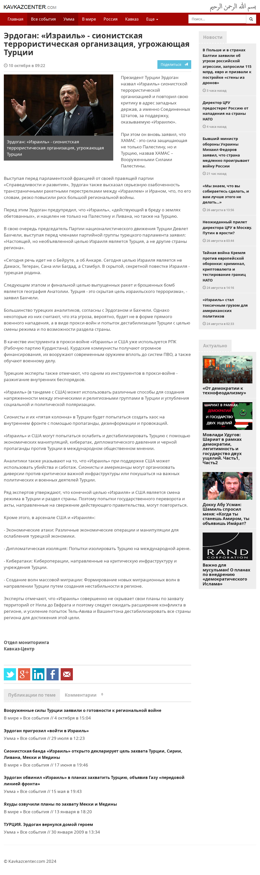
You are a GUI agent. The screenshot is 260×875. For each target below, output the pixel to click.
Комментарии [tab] (84, 695)
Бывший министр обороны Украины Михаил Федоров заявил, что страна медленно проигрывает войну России (226, 156)
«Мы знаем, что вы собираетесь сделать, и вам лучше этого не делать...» (226, 197)
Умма (68, 19)
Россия (111, 19)
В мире (89, 19)
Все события (43, 19)
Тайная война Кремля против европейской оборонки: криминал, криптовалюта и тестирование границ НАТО (224, 270)
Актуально (215, 346)
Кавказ (132, 19)
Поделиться (172, 64)
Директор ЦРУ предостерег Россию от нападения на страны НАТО (225, 114)
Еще (151, 19)
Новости (212, 37)
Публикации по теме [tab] (32, 695)
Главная (15, 19)
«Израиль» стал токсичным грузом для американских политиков (225, 311)
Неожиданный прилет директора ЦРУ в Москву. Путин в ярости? (227, 231)
